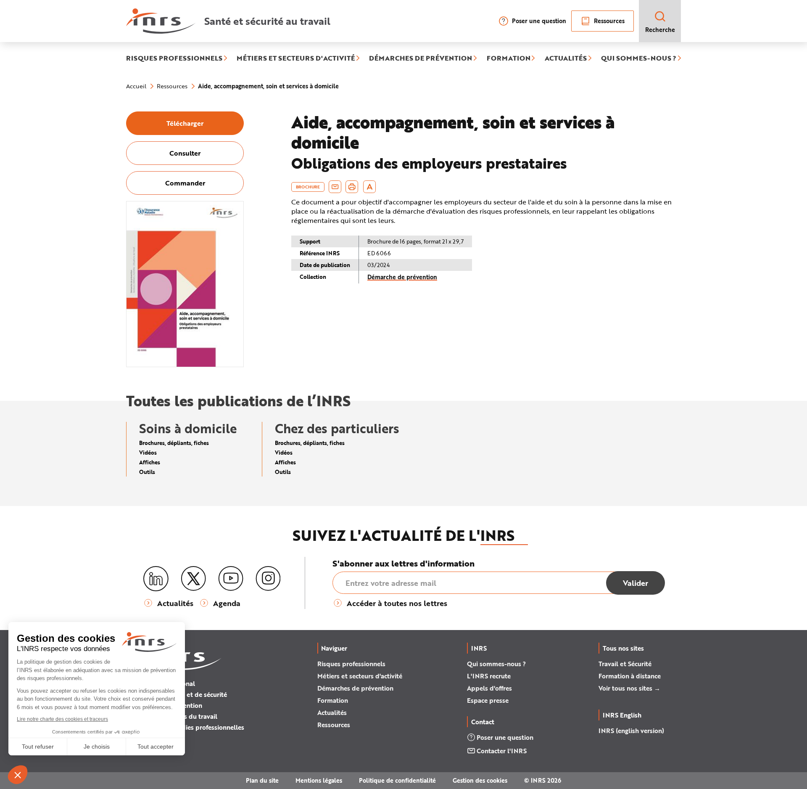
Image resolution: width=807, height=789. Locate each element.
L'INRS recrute (489, 675)
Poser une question (539, 20)
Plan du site (262, 780)
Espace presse (488, 700)
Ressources (609, 20)
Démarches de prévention (355, 688)
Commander (185, 183)
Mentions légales (318, 780)
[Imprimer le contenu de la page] (352, 187)
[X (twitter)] (193, 579)
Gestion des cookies (480, 780)
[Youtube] (230, 579)
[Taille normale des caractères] (370, 187)
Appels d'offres (489, 688)
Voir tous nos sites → (629, 688)
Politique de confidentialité (397, 780)
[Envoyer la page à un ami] (335, 187)
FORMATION (508, 58)
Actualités (332, 712)
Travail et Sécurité (625, 663)
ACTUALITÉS (566, 58)
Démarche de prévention (402, 277)
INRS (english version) (631, 730)
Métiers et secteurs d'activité (359, 675)
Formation (332, 700)
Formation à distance (630, 675)
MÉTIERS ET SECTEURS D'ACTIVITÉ (296, 58)
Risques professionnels (351, 663)
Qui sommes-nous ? (496, 663)
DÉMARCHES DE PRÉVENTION (420, 58)
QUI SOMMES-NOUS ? (638, 58)
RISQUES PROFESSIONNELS (174, 58)
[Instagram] (268, 579)
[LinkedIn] (156, 579)
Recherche (660, 29)
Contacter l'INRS (502, 750)
